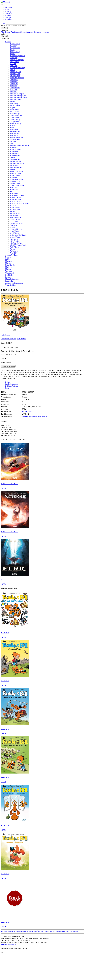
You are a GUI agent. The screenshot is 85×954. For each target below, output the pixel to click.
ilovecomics (14, 129)
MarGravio (13, 165)
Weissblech (14, 239)
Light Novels (9, 265)
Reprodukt (13, 187)
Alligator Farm (15, 48)
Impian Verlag (15, 131)
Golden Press (14, 117)
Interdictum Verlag (16, 137)
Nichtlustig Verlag (16, 173)
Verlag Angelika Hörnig (18, 235)
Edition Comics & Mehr (18, 98)
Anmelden (74, 931)
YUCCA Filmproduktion (18, 245)
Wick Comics (14, 241)
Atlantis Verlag (15, 52)
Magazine (8, 261)
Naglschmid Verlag (16, 171)
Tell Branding (14, 221)
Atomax (12, 54)
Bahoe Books (14, 62)
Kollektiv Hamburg (16, 149)
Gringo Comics (15, 121)
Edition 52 (13, 92)
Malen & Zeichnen (11, 279)
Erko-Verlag (14, 104)
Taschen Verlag (15, 219)
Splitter (12, 211)
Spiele (7, 259)
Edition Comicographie (18, 96)
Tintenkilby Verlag (16, 223)
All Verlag (13, 46)
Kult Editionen (15, 155)
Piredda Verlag (15, 183)
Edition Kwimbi (15, 100)
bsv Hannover (15, 76)
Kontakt (60, 931)
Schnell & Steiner (16, 199)
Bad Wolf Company (17, 60)
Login (3, 23)
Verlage (8, 17)
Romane (8, 257)
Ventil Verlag (14, 233)
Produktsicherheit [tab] (11, 384)
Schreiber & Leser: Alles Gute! (20, 203)
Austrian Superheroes (17, 56)
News (7, 10)
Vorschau (8, 14)
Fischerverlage (15, 113)
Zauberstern (14, 251)
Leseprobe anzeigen (8, 366)
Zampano (13, 249)
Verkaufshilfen (10, 285)
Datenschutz (48, 931)
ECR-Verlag (14, 90)
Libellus (12, 157)
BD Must (13, 64)
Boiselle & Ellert (15, 72)
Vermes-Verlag (15, 237)
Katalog (8, 12)
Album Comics (15, 44)
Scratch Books (15, 207)
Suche (3, 25)
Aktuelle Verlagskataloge (14, 283)
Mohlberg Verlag (16, 167)
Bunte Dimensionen (17, 78)
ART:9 (12, 50)
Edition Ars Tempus (17, 94)
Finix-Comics (14, 111)
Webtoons (8, 271)
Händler (8, 15)
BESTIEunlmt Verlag (17, 68)
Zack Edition (14, 247)
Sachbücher (9, 281)
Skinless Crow (15, 209)
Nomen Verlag (15, 175)
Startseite (8, 8)
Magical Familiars (16, 161)
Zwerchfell (13, 253)
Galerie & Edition (16, 115)
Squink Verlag (15, 213)
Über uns (8, 19)
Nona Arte (13, 177)
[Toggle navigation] (2, 4)
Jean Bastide (21, 339)
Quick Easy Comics (17, 185)
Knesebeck (13, 147)
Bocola (12, 70)
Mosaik (12, 169)
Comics (8, 42)
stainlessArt (14, 215)
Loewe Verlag (15, 159)
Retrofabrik (14, 189)
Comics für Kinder (11, 255)
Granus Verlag (15, 119)
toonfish (12, 227)
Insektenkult (14, 135)
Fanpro (12, 108)
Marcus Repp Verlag (17, 163)
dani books (13, 86)
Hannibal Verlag (15, 123)
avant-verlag (14, 58)
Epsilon (12, 102)
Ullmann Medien (16, 229)
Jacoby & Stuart (15, 139)
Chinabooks (14, 80)
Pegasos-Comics (15, 181)
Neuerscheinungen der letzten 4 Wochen (34, 32)
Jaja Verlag (13, 141)
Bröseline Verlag (15, 74)
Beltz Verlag (14, 66)
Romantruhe (14, 193)
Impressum (67, 931)
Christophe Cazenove (8, 339)
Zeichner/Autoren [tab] (11, 386)
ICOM (12, 127)
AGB (55, 931)
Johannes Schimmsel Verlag (19, 145)
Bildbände (9, 275)
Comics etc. (14, 84)
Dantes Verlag (15, 88)
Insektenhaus (14, 133)
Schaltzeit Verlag (15, 197)
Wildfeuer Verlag (16, 243)
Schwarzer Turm (15, 205)
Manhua (8, 269)
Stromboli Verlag (16, 217)
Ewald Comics (15, 106)
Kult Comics (14, 153)
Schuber (8, 277)
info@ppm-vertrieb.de (8, 944)
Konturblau (14, 151)
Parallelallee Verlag (16, 179)
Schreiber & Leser (16, 201)
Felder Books (14, 110)
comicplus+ (14, 82)
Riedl (12, 191)
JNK (11, 143)
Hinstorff (13, 125)
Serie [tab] (7, 388)
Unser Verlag (14, 231)
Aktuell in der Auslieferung (10, 32)
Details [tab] (7, 382)
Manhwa (8, 267)
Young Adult (9, 273)
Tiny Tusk (13, 225)
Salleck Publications (17, 195)
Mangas (8, 263)
